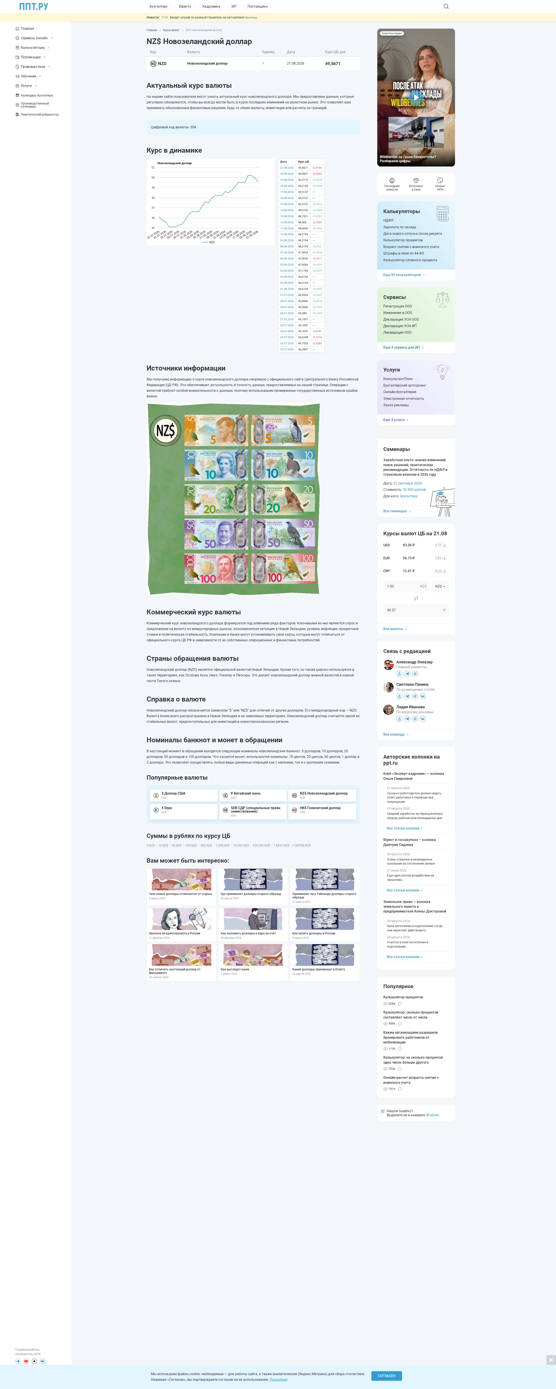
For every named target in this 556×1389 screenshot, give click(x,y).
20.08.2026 (287, 173)
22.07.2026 (287, 349)
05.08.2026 (287, 264)
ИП (234, 6)
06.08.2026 (287, 258)
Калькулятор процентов (403, 240)
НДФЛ (388, 220)
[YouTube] (26, 1361)
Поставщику (258, 6)
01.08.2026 (287, 289)
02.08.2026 (287, 282)
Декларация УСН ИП (400, 326)
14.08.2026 (287, 210)
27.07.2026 (287, 319)
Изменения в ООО (397, 313)
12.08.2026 (287, 222)
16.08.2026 (287, 198)
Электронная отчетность (403, 399)
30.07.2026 (287, 301)
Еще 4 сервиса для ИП (401, 347)
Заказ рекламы (396, 405)
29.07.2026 (287, 307)
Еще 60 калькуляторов (402, 275)
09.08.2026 (287, 240)
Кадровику (211, 6)
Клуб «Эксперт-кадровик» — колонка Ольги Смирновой (413, 776)
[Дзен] (34, 1361)
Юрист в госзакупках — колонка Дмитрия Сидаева (409, 842)
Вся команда (394, 734)
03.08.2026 (287, 276)
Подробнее (278, 1380)
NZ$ (423, 586)
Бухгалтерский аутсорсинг (404, 385)
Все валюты (393, 629)
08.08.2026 (287, 246)
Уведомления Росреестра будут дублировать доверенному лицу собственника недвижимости (237, 17)
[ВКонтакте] (42, 1361)
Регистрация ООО (397, 306)
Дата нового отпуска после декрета (412, 234)
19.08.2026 (287, 179)
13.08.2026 (287, 216)
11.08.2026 (287, 228)
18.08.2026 (287, 186)
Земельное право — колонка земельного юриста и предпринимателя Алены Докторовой (414, 907)
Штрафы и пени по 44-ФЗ (403, 253)
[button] (416, 97)
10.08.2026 (287, 234)
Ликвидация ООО (397, 332)
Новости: (153, 17)
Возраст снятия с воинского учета (411, 247)
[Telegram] (17, 1361)
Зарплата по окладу (399, 227)
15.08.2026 (287, 204)
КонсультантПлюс (398, 379)
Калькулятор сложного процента (410, 260)
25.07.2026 (287, 331)
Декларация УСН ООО (401, 319)
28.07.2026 (287, 313)
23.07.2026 (287, 343)
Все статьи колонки (403, 828)
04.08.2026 (287, 270)
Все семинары (395, 511)
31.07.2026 (287, 295)
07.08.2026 (287, 252)
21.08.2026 (287, 167)
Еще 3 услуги (394, 420)
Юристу (185, 6)
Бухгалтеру (159, 6)
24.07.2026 (287, 337)
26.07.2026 (287, 325)
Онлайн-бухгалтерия (399, 392)
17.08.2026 (287, 192)
